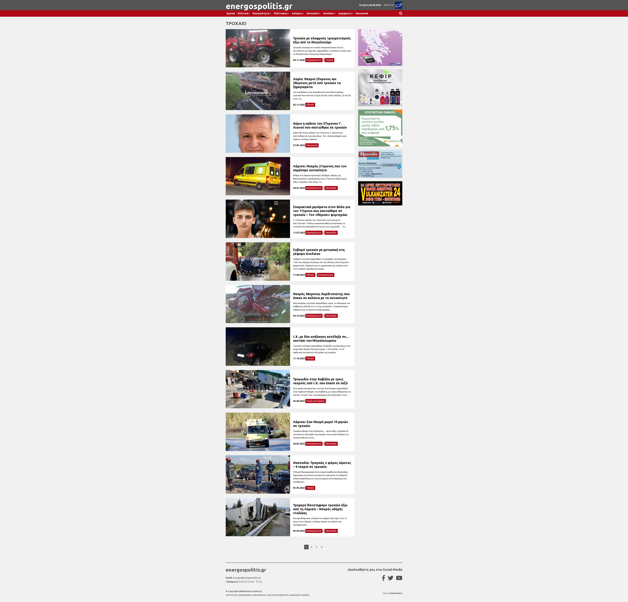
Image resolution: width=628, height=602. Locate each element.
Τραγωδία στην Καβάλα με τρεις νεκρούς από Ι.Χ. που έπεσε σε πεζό (320, 381)
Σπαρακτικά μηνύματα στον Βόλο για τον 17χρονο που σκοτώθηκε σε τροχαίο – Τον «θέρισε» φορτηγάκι (321, 211)
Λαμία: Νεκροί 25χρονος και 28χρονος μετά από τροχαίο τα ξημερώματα (317, 83)
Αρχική (231, 13)
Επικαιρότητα (261, 13)
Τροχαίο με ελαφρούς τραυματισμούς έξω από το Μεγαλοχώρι (322, 40)
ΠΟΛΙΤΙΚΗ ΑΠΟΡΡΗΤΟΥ (277, 595)
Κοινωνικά (362, 13)
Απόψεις (297, 13)
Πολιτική (243, 13)
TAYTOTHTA (231, 595)
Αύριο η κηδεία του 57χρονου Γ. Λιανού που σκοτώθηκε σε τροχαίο (320, 125)
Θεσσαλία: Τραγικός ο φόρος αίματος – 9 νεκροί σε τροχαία (322, 465)
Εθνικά (310, 104)
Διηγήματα (344, 13)
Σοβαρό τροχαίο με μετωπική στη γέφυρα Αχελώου (319, 252)
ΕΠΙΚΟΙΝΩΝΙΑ (245, 595)
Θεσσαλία (331, 188)
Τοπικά (329, 60)
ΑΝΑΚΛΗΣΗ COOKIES (299, 595)
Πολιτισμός (281, 13)
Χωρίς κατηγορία (316, 401)
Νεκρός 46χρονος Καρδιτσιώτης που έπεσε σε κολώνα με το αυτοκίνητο (321, 296)
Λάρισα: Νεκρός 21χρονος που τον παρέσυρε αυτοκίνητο (320, 168)
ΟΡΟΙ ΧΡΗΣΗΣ (259, 595)
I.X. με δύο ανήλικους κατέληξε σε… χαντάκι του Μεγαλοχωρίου (321, 338)
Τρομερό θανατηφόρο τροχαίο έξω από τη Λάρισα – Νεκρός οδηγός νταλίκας (320, 509)
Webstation (396, 593)
